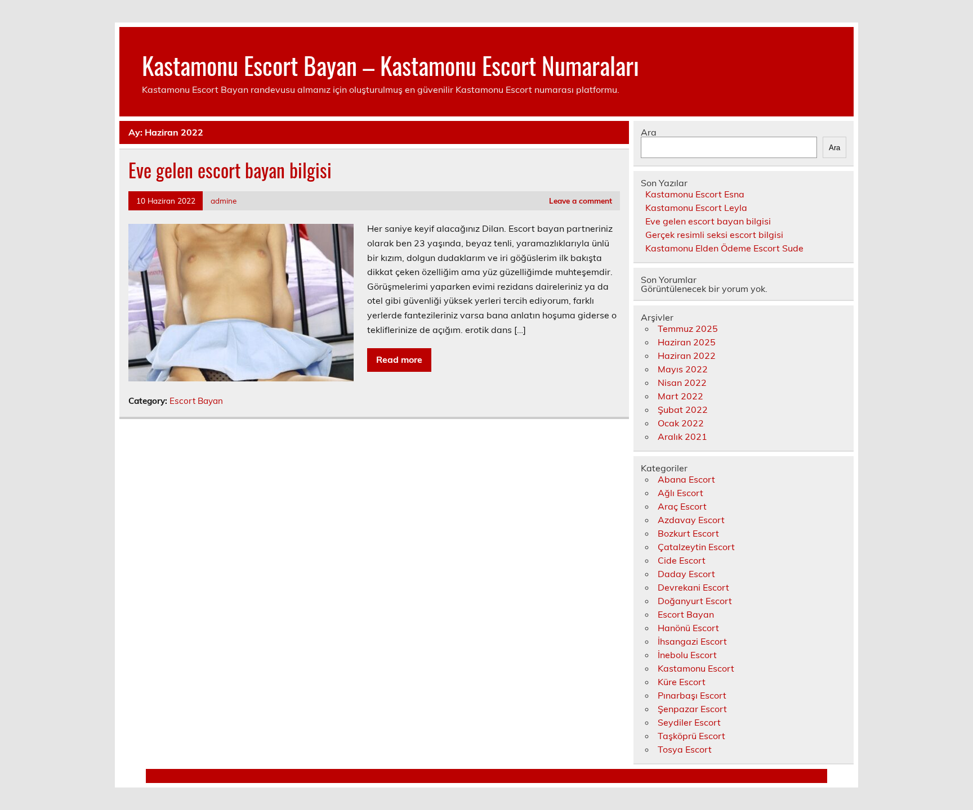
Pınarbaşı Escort (692, 695)
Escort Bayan (196, 400)
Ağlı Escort (680, 492)
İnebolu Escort (687, 654)
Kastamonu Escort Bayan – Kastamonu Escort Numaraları (390, 65)
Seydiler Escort (689, 722)
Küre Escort (682, 681)
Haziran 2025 (687, 342)
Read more (399, 359)
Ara (649, 132)
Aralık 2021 (682, 436)
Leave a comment (580, 200)
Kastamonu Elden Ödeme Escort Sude (724, 248)
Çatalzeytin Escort (696, 546)
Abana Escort (686, 479)
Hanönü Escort (688, 627)
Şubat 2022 (683, 409)
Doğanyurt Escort (695, 600)
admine (223, 200)
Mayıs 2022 (683, 369)
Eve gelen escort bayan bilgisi (230, 170)
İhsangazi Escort (692, 641)
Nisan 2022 (682, 382)
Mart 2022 (680, 396)
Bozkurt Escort (688, 533)
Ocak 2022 (681, 423)
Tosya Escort (685, 749)
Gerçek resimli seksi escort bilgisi (714, 234)
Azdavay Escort (691, 519)
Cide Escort (682, 560)
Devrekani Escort (693, 587)
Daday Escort (686, 573)
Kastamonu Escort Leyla (696, 207)
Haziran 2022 (687, 355)
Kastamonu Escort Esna (694, 194)
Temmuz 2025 (688, 328)
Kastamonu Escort (696, 668)
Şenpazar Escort (692, 708)
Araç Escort (682, 506)
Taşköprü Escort (691, 735)
